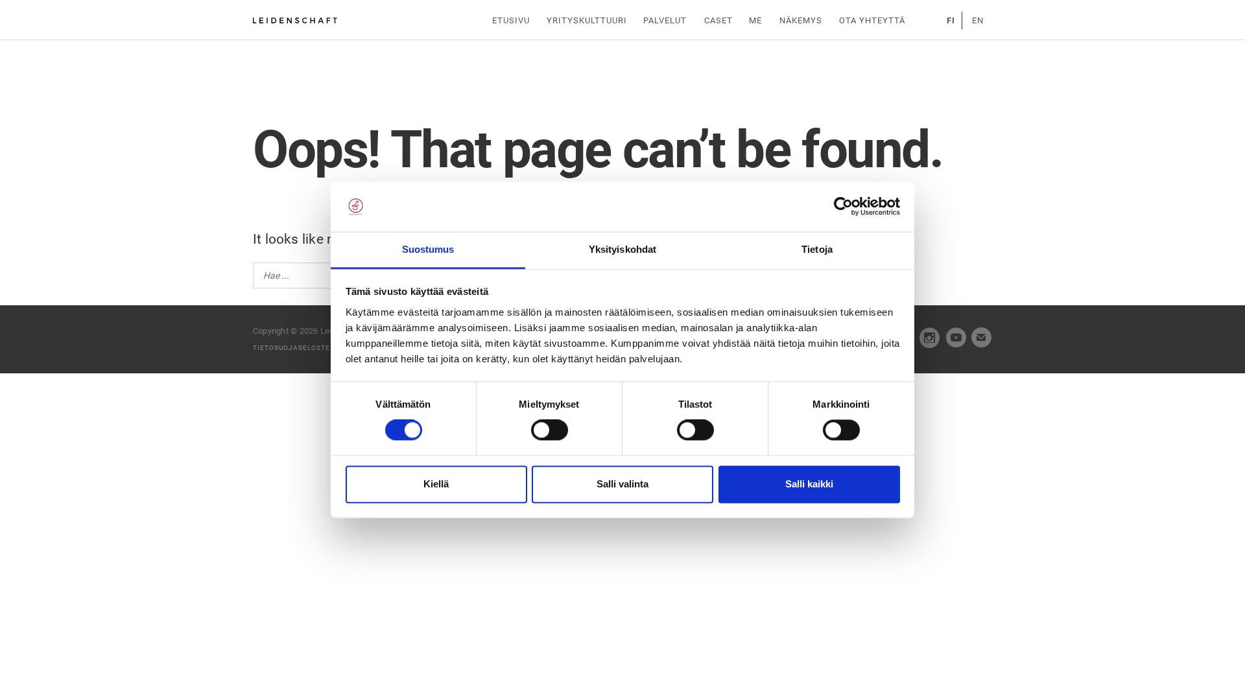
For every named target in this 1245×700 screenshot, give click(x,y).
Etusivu (511, 20)
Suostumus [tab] (428, 249)
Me (755, 20)
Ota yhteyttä (872, 20)
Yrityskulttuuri (587, 20)
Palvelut (665, 20)
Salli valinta (622, 483)
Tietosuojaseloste (291, 347)
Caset (718, 20)
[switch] (549, 430)
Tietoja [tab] (817, 249)
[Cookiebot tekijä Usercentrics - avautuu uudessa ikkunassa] (843, 206)
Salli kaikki (809, 483)
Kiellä (436, 483)
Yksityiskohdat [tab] (622, 249)
